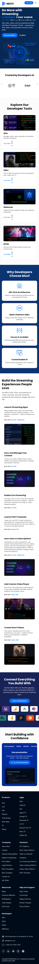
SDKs (4, 921)
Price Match (6, 861)
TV (3, 825)
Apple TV (23, 813)
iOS (21, 809)
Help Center (24, 891)
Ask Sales (5, 880)
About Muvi (6, 846)
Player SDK (14, 594)
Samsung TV (24, 820)
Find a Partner (24, 906)
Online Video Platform (27, 869)
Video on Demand (26, 854)
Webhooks (21, 420)
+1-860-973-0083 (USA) (13, 945)
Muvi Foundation (8, 869)
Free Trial (29, 2)
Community (24, 895)
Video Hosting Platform (28, 865)
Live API (13, 507)
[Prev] (2, 83)
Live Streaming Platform (28, 861)
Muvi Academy (7, 873)
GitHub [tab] (18, 746)
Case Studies (6, 903)
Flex (3, 810)
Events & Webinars (8, 895)
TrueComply (6, 818)
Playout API (15, 529)
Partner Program (25, 903)
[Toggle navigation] (36, 3)
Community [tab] (35, 746)
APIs (3, 918)
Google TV (23, 816)
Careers (4, 850)
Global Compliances (9, 858)
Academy (23, 858)
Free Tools (5, 906)
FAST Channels (25, 873)
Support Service (25, 899)
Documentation (9, 35)
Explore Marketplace (19, 701)
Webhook (5, 929)
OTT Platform (24, 846)
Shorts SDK (15, 640)
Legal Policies (7, 865)
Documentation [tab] (9, 746)
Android (22, 805)
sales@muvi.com (10, 940)
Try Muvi (22, 35)
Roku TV (23, 831)
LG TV (22, 824)
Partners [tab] (26, 746)
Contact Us (6, 876)
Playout (4, 814)
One (3, 803)
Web (21, 801)
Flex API (13, 466)
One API (13, 420)
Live (3, 807)
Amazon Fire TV (25, 828)
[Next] (37, 83)
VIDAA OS (23, 835)
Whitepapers (6, 899)
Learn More (7, 143)
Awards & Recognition (10, 854)
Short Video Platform (27, 850)
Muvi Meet (5, 822)
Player (4, 829)
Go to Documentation (21, 762)
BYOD (4, 925)
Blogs (4, 891)
